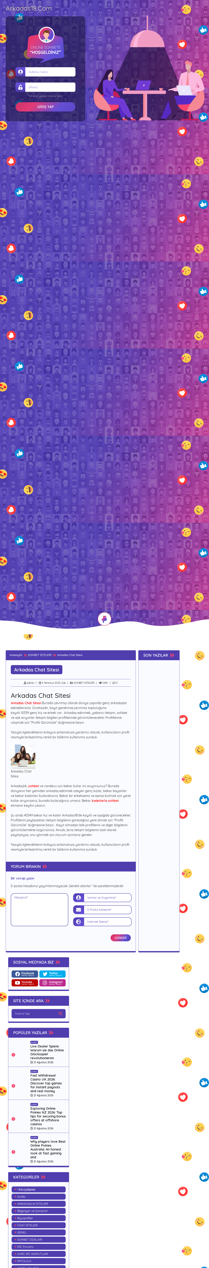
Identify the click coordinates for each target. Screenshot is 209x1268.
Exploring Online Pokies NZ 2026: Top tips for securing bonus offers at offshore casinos (48, 1116)
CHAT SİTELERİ (27, 1225)
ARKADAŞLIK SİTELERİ (32, 1204)
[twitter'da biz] (52, 974)
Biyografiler (25, 1218)
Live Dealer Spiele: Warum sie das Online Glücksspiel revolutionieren (47, 1052)
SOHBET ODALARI (29, 1239)
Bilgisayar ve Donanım (32, 1211)
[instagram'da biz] (52, 982)
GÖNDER (121, 938)
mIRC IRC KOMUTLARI (32, 1254)
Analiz (21, 1196)
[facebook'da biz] (25, 974)
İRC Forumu (25, 1247)
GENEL (21, 1232)
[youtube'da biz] (25, 982)
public (34, 1042)
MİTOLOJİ (24, 1261)
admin (30, 682)
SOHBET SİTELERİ (83, 682)
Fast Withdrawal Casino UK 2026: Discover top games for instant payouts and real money (46, 1083)
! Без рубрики (26, 1189)
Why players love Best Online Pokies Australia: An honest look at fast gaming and (48, 1149)
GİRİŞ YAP (45, 107)
